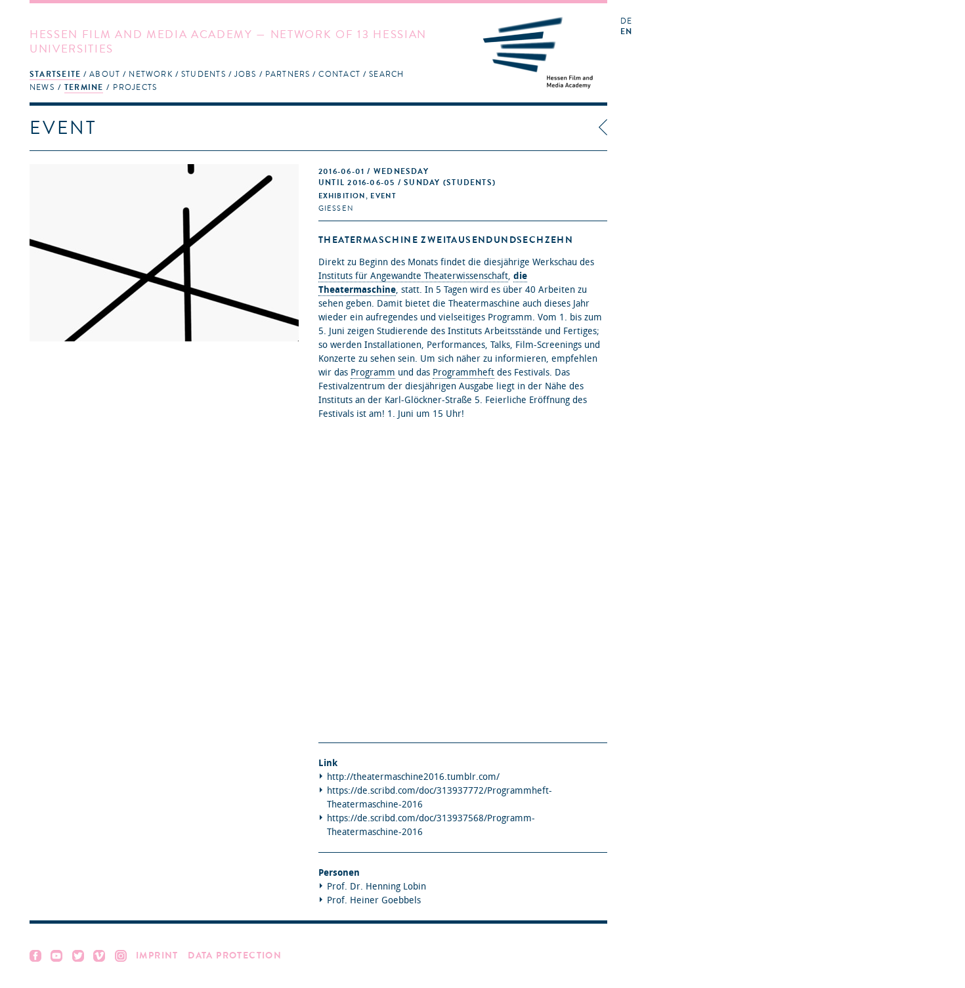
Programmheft (463, 372)
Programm (373, 372)
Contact (339, 74)
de (626, 21)
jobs (245, 74)
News (42, 87)
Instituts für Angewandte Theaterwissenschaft (413, 276)
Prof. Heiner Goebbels (374, 900)
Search (386, 74)
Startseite (55, 74)
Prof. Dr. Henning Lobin (376, 886)
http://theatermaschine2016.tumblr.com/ (413, 777)
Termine (84, 87)
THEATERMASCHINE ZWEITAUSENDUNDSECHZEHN (445, 240)
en (626, 32)
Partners (288, 74)
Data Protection (235, 955)
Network (151, 74)
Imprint (157, 955)
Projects (135, 87)
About (104, 74)
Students (203, 74)
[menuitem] (55, 74)
